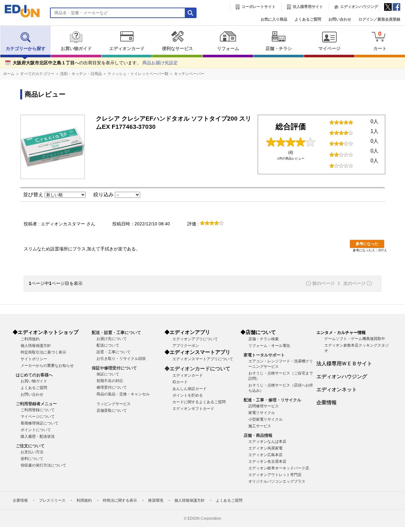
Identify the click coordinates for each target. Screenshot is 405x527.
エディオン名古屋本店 (267, 461)
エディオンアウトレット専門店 (275, 475)
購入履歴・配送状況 (38, 436)
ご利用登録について (38, 410)
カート (380, 40)
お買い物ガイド (76, 48)
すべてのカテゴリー (37, 74)
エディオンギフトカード (193, 408)
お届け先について (112, 338)
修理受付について (112, 387)
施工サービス (259, 426)
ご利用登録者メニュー (36, 403)
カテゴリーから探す (26, 48)
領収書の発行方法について (43, 465)
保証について (108, 374)
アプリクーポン (185, 345)
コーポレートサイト (258, 6)
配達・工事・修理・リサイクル (272, 400)
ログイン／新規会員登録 (379, 19)
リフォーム (228, 48)
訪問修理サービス (263, 406)
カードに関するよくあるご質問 (199, 402)
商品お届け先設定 (160, 62)
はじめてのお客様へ (34, 375)
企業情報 (326, 402)
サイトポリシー (34, 359)
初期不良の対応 (110, 381)
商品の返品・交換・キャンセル (123, 394)
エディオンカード (127, 48)
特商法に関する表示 (120, 500)
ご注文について (30, 445)
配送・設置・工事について (116, 332)
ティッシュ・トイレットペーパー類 (138, 74)
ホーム (9, 74)
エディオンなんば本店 (267, 441)
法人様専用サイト (308, 6)
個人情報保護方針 (36, 345)
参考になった (367, 244)
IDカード (180, 382)
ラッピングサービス (114, 404)
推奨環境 (155, 500)
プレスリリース (52, 500)
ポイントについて (36, 430)
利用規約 (84, 500)
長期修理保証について (40, 423)
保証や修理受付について (114, 368)
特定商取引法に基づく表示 (43, 352)
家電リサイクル (261, 413)
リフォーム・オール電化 (269, 345)
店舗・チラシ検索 (263, 339)
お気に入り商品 (274, 19)
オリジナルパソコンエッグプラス (276, 481)
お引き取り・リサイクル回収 (121, 358)
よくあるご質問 (308, 19)
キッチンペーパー (189, 74)
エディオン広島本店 (265, 455)
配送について (108, 345)
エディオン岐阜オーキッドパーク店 (278, 468)
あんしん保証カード (189, 388)
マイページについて (38, 416)
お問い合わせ (339, 19)
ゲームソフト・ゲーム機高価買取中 (354, 338)
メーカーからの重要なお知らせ (47, 365)
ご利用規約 (30, 339)
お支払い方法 (32, 452)
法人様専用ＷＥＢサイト (344, 363)
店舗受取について (112, 410)
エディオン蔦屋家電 (265, 448)
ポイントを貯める (187, 395)
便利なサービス (177, 48)
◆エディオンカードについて (197, 368)
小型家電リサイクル (265, 419)
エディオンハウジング (359, 6)
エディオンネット (336, 389)
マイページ (329, 48)
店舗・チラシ (278, 48)
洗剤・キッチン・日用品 (81, 74)
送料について (32, 458)
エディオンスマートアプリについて (202, 359)
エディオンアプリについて (195, 339)
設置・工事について (114, 352)
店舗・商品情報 (258, 435)
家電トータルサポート (264, 355)
